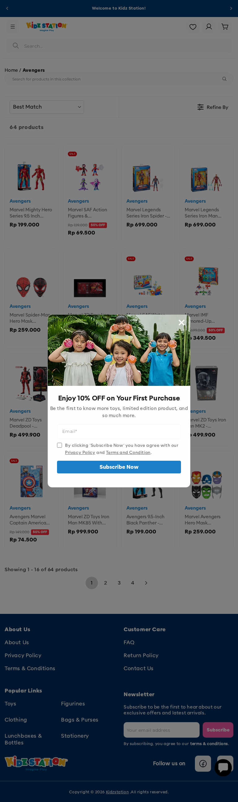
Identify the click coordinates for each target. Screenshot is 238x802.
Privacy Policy (80, 452)
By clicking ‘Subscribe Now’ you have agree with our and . (121, 449)
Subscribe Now (119, 467)
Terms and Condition (128, 452)
